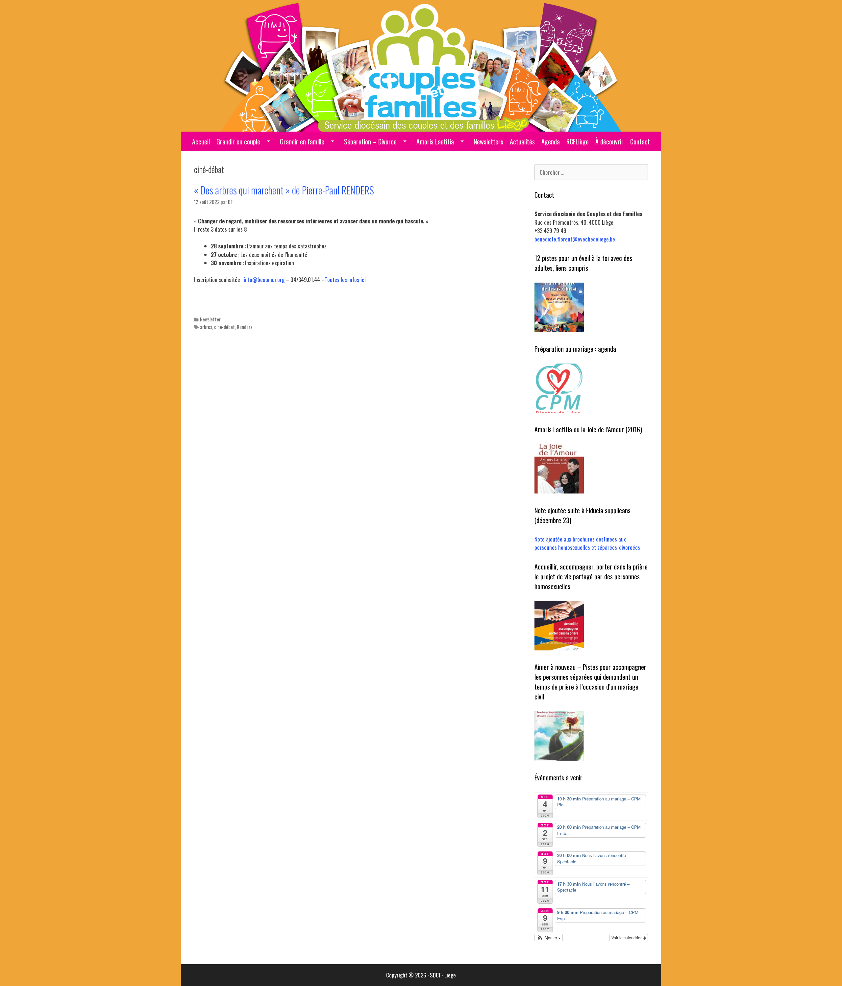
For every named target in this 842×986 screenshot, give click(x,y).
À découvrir (609, 141)
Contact (640, 141)
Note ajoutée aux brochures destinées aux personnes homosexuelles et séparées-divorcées (587, 543)
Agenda (550, 141)
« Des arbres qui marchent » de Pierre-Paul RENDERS (284, 190)
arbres (206, 326)
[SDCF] (421, 65)
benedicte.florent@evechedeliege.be (574, 239)
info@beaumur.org (264, 279)
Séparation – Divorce (370, 141)
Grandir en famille (302, 141)
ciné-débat (224, 326)
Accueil (201, 141)
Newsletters (488, 141)
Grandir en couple (238, 141)
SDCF (435, 975)
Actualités (522, 141)
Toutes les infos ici (345, 279)
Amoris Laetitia (435, 141)
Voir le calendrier (627, 937)
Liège (450, 975)
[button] (548, 937)
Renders (244, 326)
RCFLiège (577, 141)
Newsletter (210, 319)
